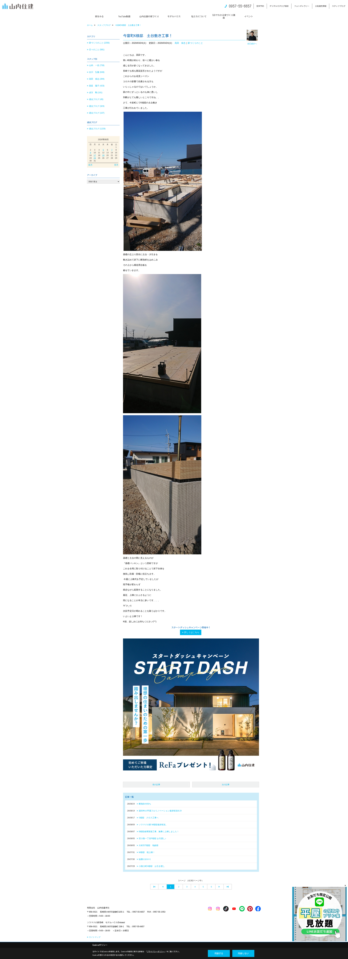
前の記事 (156, 784)
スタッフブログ (338, 6)
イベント (248, 16)
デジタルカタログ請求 (279, 6)
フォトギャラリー (301, 6)
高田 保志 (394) (96, 79)
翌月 (116, 165)
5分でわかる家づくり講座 (223, 16)
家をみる (99, 16)
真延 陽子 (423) (96, 86)
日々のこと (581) (96, 49)
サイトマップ (94, 937)
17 (95, 155)
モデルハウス (174, 16)
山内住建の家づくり (149, 16)
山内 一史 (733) (96, 65)
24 (95, 158)
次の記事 (225, 784)
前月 (90, 165)
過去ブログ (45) (96, 99)
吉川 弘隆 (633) (96, 72)
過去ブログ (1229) (97, 128)
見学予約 (260, 6)
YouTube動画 (124, 16)
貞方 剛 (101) (95, 92)
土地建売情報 (320, 6)
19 (103, 155)
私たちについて (198, 16)
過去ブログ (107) (96, 113)
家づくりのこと (195, 43)
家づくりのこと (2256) (99, 43)
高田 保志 (180, 43)
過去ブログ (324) (96, 106)
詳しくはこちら (191, 632)
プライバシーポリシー (156, 951)
